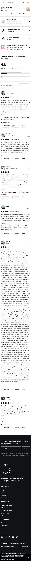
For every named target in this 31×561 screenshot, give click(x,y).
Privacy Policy (26, 455)
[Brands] (8, 2)
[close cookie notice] (28, 557)
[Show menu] (28, 2)
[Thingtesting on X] (6, 537)
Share (23, 126)
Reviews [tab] (13, 14)
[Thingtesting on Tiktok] (9, 537)
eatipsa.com (18, 10)
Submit (26, 449)
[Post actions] (29, 92)
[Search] (23, 2)
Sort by (23, 85)
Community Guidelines (6, 455)
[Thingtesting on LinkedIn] (13, 537)
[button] (9, 93)
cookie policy (11, 559)
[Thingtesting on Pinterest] (17, 537)
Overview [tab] (6, 14)
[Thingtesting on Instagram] (2, 537)
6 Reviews (12, 10)
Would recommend (14, 97)
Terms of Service (24, 453)
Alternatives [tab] (22, 14)
